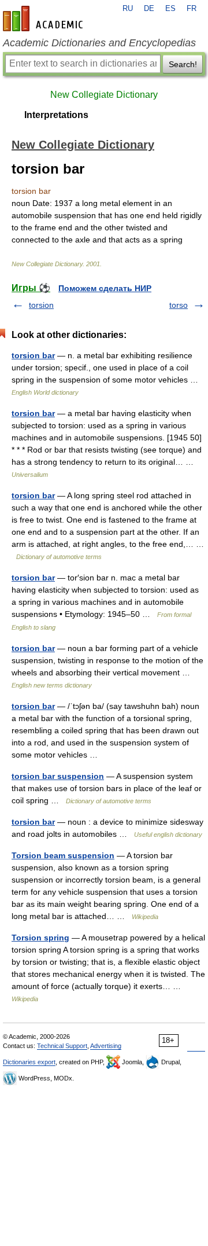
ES (170, 9)
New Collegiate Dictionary (104, 95)
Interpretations (56, 115)
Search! (183, 64)
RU (127, 9)
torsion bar (33, 355)
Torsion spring (40, 937)
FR (191, 9)
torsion (41, 305)
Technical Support (62, 1045)
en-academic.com (44, 18)
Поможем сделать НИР (104, 288)
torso (178, 305)
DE (149, 9)
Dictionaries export (29, 1061)
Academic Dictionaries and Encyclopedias (99, 43)
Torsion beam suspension (63, 855)
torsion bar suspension (58, 776)
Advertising (105, 1045)
